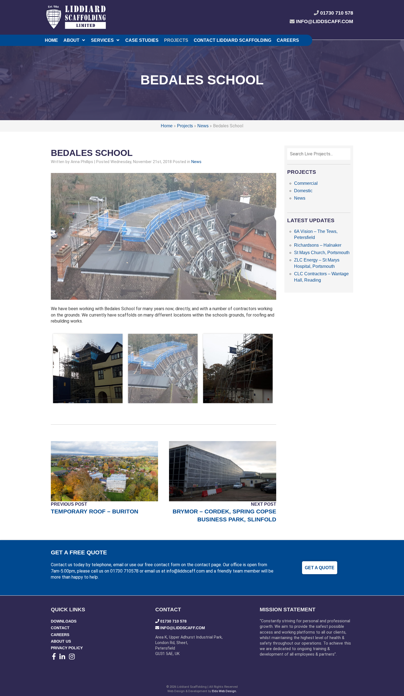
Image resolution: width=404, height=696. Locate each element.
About (71, 40)
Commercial (306, 183)
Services (102, 40)
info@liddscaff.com (324, 21)
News (203, 125)
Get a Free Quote (79, 552)
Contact (60, 628)
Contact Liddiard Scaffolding (232, 40)
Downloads (63, 621)
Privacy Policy (67, 648)
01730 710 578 (336, 13)
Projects (176, 40)
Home (51, 40)
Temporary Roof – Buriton (94, 511)
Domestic (303, 190)
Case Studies (142, 40)
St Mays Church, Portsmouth (322, 252)
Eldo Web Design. (224, 691)
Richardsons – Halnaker (317, 245)
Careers (288, 40)
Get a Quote (319, 567)
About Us (61, 641)
